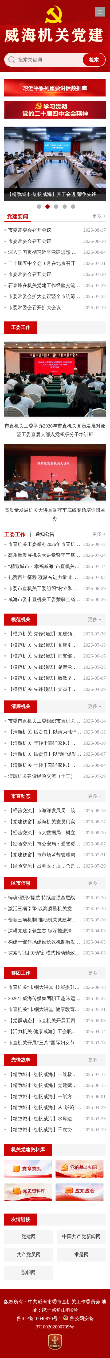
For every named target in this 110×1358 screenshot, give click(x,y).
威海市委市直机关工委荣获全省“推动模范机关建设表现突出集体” (44, 599)
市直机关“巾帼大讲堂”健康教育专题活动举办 (44, 1009)
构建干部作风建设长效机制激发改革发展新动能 (44, 942)
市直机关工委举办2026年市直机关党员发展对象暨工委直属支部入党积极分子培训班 (44, 544)
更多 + (99, 216)
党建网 (28, 1236)
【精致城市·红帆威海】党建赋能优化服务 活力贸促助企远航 (44, 1085)
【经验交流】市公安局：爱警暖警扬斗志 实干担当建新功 (44, 844)
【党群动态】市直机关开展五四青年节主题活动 (44, 1020)
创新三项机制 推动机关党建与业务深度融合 (44, 919)
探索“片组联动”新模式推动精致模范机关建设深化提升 (44, 953)
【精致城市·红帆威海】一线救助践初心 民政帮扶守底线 (44, 1074)
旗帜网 (28, 1272)
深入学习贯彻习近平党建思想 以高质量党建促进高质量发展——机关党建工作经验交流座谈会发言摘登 (44, 252)
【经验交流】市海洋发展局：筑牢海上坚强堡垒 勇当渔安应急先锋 (44, 810)
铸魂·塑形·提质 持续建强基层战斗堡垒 (44, 897)
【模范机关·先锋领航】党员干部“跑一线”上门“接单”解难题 (44, 689)
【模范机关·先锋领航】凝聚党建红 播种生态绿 (44, 667)
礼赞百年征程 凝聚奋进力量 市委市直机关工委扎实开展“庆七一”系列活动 (44, 577)
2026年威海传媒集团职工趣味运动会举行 (44, 998)
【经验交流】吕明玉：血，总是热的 (44, 866)
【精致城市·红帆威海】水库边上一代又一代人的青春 (44, 1118)
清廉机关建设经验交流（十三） (41, 776)
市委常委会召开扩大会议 (34, 307)
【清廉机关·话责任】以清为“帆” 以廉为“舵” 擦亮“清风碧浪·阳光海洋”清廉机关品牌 (44, 732)
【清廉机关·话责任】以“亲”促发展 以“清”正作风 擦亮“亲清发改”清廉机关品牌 (44, 754)
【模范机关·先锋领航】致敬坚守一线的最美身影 (44, 678)
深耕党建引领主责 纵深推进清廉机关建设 (44, 930)
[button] (100, 12)
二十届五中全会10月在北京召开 (41, 263)
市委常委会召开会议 (29, 230)
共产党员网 (29, 1254)
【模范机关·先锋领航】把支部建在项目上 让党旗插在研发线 (44, 656)
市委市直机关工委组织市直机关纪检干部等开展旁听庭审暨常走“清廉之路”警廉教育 (44, 721)
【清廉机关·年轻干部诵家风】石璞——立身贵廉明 (44, 765)
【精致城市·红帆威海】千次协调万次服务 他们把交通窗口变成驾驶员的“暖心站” (44, 1129)
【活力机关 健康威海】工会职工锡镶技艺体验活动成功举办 (44, 1031)
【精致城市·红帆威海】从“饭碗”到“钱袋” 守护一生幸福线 (44, 1107)
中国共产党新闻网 (81, 1236)
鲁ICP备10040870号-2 (39, 1318)
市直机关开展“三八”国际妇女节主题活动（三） (44, 1042)
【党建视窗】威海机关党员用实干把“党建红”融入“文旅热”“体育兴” (44, 821)
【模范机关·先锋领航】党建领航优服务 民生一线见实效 (44, 633)
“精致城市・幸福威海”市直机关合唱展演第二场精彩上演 (44, 566)
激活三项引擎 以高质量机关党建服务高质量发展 (44, 908)
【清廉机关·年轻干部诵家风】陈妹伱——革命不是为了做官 (44, 743)
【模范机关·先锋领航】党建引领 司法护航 (44, 645)
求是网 (81, 1254)
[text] (43, 60)
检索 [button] (94, 59)
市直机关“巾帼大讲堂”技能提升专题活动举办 (44, 987)
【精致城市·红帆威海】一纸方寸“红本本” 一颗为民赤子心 (44, 1096)
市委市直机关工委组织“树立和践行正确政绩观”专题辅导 (44, 588)
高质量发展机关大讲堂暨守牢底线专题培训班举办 (44, 555)
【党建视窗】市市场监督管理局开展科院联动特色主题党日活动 (44, 854)
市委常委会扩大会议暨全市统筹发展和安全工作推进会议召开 (44, 296)
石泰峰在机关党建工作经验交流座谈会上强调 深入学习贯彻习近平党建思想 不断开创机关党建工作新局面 (44, 285)
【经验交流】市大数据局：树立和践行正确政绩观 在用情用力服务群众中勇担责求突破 (44, 832)
